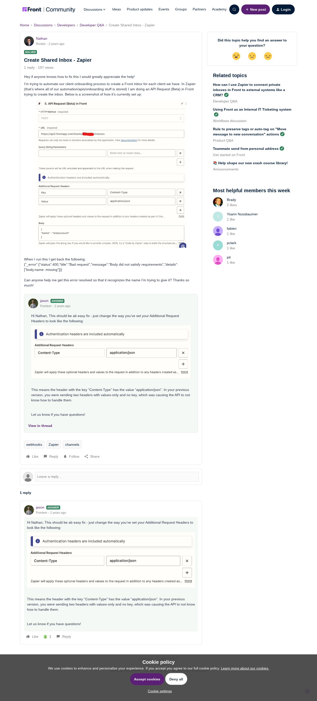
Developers (66, 25)
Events (163, 9)
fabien (232, 228)
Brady (231, 200)
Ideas (116, 9)
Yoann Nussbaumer (242, 214)
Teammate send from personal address (246, 149)
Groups (181, 9)
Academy (219, 9)
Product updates (140, 9)
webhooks (34, 444)
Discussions (43, 25)
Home (24, 25)
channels (72, 444)
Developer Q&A (92, 25)
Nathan (41, 38)
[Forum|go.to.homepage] (49, 9)
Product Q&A (223, 140)
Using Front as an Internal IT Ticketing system (252, 109)
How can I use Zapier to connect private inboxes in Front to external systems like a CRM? (249, 90)
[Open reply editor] (111, 477)
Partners (199, 9)
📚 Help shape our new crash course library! (250, 163)
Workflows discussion (229, 121)
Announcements (225, 169)
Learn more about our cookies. (245, 668)
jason (44, 301)
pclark (231, 243)
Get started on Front (229, 155)
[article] (111, 572)
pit (229, 257)
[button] (255, 9)
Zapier (54, 444)
